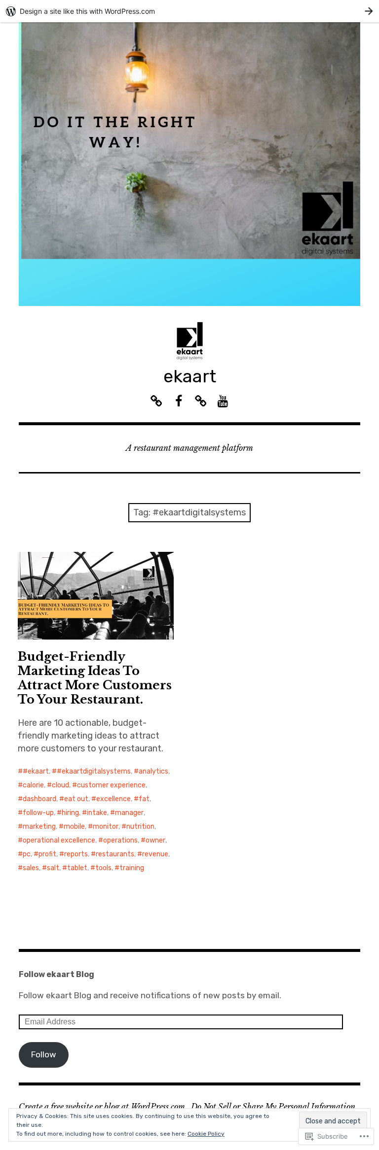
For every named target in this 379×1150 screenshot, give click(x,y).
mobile (74, 826)
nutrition (140, 826)
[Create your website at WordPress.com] (189, 11)
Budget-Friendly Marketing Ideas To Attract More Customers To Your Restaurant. (95, 678)
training (131, 868)
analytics (153, 771)
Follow (43, 1054)
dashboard (39, 799)
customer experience (111, 785)
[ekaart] (189, 164)
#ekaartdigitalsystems (94, 771)
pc (27, 854)
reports (76, 854)
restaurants (115, 854)
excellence (113, 799)
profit (47, 854)
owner (155, 840)
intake (97, 813)
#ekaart (36, 771)
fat (144, 799)
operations (120, 840)
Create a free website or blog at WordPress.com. (103, 1107)
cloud (60, 785)
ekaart (189, 376)
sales (31, 868)
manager (129, 813)
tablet (77, 868)
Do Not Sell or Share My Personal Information (273, 1107)
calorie (33, 785)
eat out (76, 799)
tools (103, 868)
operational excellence (59, 840)
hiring (70, 813)
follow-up (38, 813)
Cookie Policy (206, 1133)
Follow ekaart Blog (56, 974)
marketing (39, 826)
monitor (105, 826)
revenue (155, 854)
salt (53, 868)
